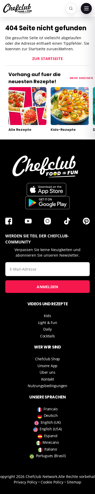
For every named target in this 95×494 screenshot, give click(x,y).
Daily (47, 329)
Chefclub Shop (47, 358)
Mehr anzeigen (81, 78)
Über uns (47, 372)
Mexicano (50, 442)
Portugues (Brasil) (51, 455)
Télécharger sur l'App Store (46, 189)
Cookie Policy (52, 482)
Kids (47, 315)
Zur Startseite (47, 58)
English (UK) (51, 422)
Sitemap (74, 482)
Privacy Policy (25, 482)
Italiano (50, 449)
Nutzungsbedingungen (47, 385)
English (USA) (51, 428)
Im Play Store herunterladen (47, 202)
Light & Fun (47, 322)
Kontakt (47, 379)
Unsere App (47, 365)
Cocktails (47, 335)
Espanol (51, 435)
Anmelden (47, 286)
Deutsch (51, 415)
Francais (51, 408)
